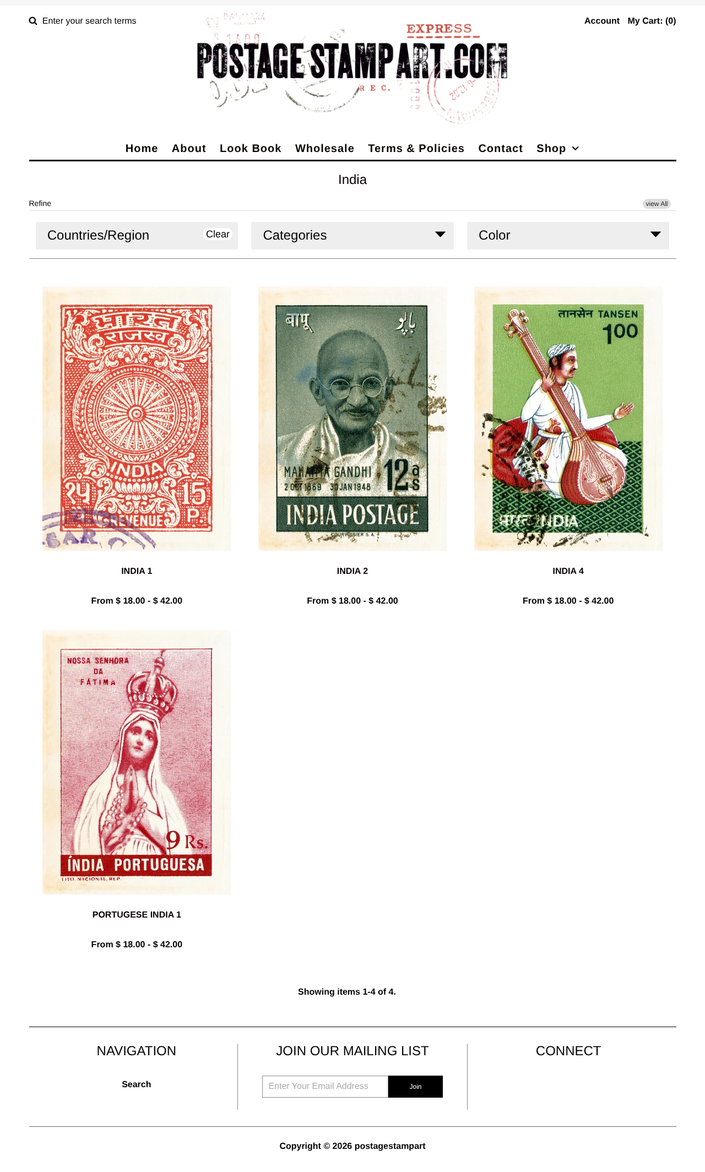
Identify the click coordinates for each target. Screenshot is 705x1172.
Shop (551, 149)
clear (218, 234)
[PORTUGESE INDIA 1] (136, 903)
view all (657, 204)
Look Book (250, 149)
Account (602, 21)
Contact (500, 149)
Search (136, 1084)
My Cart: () (651, 21)
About (189, 149)
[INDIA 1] (136, 559)
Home (142, 149)
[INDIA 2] (352, 559)
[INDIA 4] (568, 559)
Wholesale (325, 149)
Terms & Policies (416, 149)
